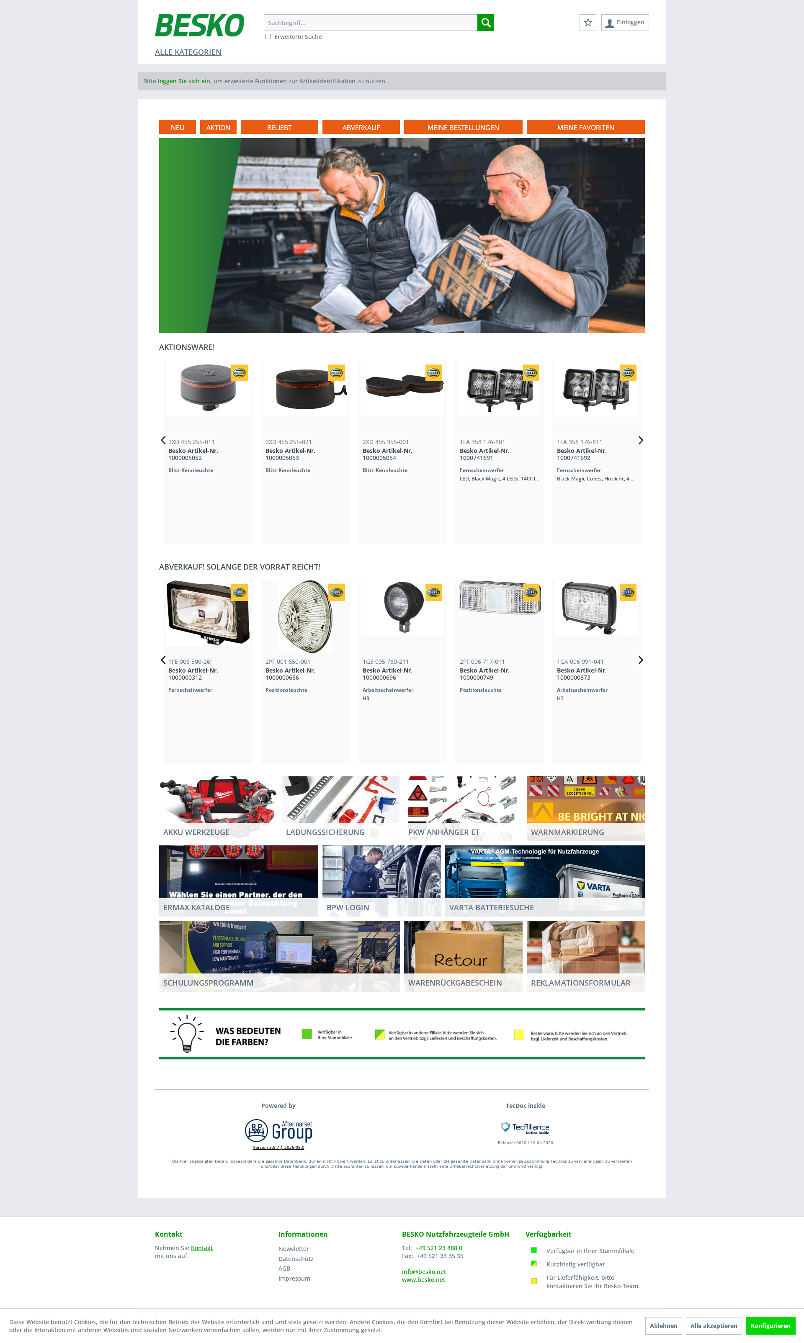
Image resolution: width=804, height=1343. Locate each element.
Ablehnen (664, 1326)
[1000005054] (402, 397)
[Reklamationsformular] (586, 956)
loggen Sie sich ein (184, 81)
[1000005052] (208, 397)
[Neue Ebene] (463, 128)
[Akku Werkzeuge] (218, 805)
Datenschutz (296, 1259)
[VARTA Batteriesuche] (545, 881)
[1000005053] (305, 397)
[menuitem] (379, 22)
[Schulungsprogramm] (279, 956)
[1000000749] (499, 616)
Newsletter (293, 1249)
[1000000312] (208, 616)
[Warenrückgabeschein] (463, 956)
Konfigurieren (771, 1326)
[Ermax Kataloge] (238, 881)
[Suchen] (485, 22)
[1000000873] (596, 616)
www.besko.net (423, 1280)
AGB (284, 1268)
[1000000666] (305, 616)
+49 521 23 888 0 (438, 1248)
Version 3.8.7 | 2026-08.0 (278, 1147)
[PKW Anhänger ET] (463, 805)
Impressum (294, 1278)
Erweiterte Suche (298, 37)
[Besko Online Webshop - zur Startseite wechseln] (199, 29)
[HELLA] (239, 373)
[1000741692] (596, 397)
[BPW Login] (381, 888)
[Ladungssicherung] (341, 805)
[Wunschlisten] (588, 22)
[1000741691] (499, 397)
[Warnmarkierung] (596, 805)
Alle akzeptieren (714, 1326)
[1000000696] (402, 616)
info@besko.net (424, 1272)
